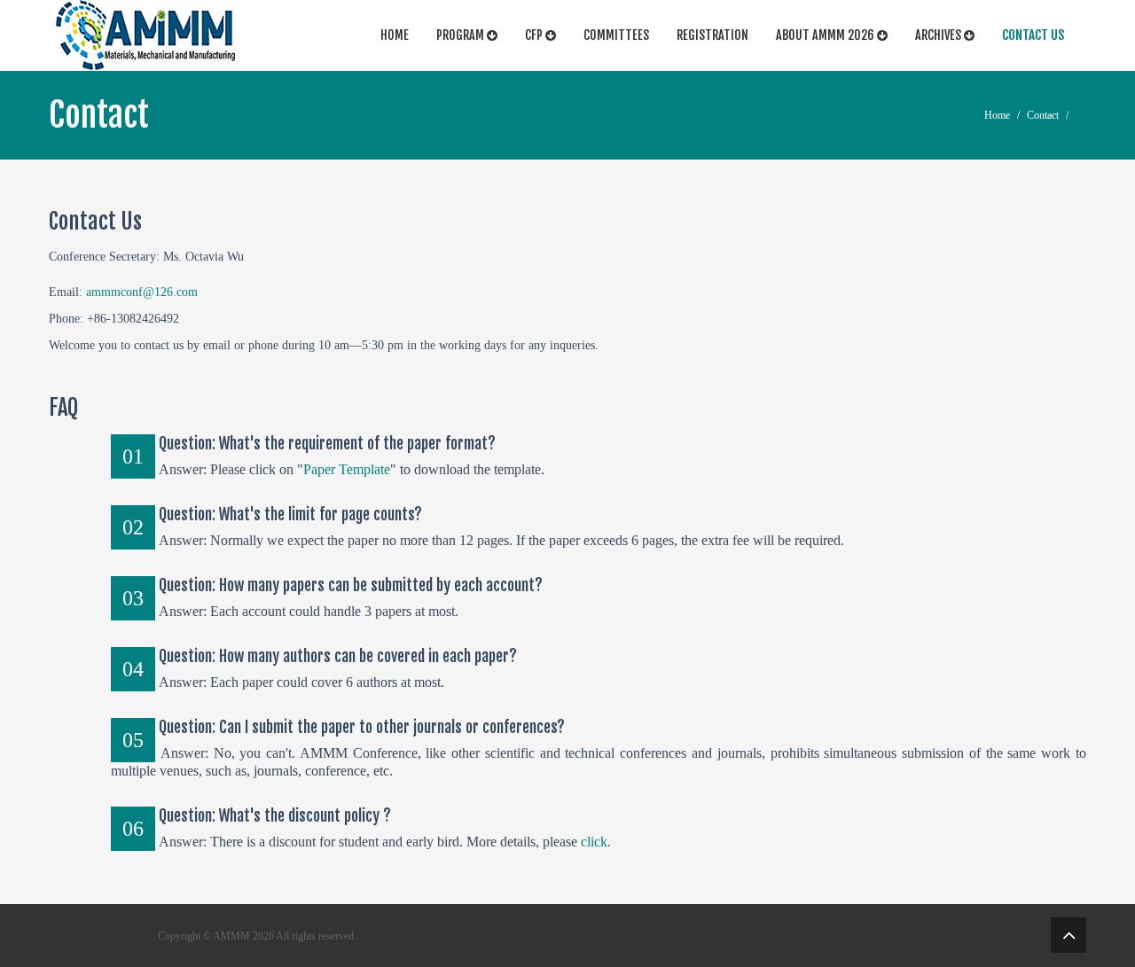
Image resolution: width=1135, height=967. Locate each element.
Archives (939, 35)
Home (394, 35)
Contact (1043, 115)
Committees (616, 35)
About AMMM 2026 (826, 35)
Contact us (1033, 35)
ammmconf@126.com (142, 292)
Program (461, 35)
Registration (712, 35)
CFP (535, 35)
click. (596, 841)
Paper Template (346, 469)
